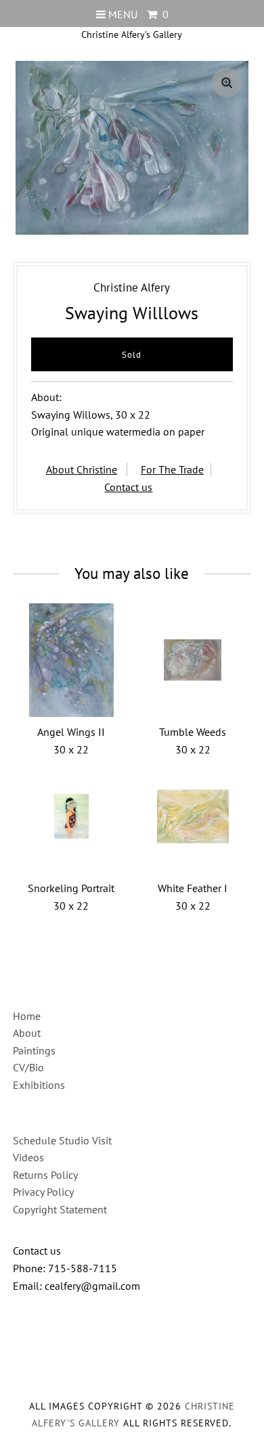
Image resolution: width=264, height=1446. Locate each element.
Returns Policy (45, 1175)
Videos (28, 1157)
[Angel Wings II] (71, 660)
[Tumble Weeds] (193, 660)
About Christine (81, 469)
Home (27, 1016)
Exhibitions (39, 1085)
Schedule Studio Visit (62, 1140)
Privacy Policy (43, 1191)
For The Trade (172, 469)
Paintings (34, 1050)
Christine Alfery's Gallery (131, 34)
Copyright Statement (60, 1209)
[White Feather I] (193, 816)
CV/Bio (28, 1067)
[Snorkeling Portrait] (71, 816)
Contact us (128, 487)
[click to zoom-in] (227, 82)
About (27, 1033)
